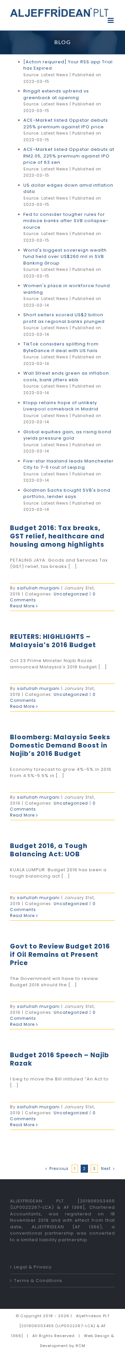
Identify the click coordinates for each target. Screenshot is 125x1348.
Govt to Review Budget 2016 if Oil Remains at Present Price (60, 954)
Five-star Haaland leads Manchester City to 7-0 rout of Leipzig (68, 464)
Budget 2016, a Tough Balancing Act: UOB (48, 850)
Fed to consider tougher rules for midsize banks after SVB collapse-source (66, 220)
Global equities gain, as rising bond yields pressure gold (67, 435)
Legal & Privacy (33, 1267)
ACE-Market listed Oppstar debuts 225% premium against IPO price (65, 123)
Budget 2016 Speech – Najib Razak (59, 1059)
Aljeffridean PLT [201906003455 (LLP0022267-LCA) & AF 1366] (60, 1325)
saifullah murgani (38, 588)
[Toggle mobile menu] (111, 20)
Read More (22, 606)
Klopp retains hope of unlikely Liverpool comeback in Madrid (60, 405)
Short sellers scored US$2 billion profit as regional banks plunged (64, 318)
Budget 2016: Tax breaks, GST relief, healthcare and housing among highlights (57, 536)
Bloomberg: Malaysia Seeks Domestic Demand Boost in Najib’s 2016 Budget (60, 745)
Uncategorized (71, 594)
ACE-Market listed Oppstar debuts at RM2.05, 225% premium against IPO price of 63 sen (68, 155)
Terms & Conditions (38, 1280)
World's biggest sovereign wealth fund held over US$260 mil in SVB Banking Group (65, 256)
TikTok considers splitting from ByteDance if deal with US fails (61, 347)
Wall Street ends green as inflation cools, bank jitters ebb (66, 376)
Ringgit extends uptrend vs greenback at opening (56, 94)
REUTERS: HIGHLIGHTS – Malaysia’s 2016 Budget (53, 640)
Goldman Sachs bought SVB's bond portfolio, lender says (66, 493)
